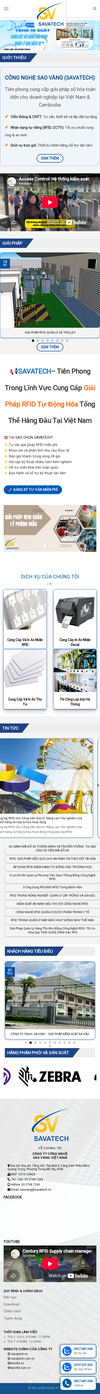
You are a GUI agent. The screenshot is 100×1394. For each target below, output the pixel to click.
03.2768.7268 (34, 1179)
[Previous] (6, 1000)
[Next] (93, 1000)
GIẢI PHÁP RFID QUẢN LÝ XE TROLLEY (50, 332)
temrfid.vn (17, 1363)
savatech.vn (19, 1354)
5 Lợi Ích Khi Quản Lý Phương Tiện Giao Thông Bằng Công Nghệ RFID (52, 877)
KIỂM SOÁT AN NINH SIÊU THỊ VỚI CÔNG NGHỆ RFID (52, 904)
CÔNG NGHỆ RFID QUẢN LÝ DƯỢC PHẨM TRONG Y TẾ (52, 912)
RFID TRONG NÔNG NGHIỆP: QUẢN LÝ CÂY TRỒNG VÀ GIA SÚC (52, 896)
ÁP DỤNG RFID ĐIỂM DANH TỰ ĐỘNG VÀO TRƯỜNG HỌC (52, 867)
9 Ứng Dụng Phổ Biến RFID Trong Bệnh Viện (52, 887)
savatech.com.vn (22, 1358)
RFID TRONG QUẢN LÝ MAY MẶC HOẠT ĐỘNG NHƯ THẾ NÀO (52, 920)
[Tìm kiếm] (94, 8)
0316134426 (26, 1174)
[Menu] (6, 8)
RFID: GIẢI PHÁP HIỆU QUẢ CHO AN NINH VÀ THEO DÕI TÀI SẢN (52, 859)
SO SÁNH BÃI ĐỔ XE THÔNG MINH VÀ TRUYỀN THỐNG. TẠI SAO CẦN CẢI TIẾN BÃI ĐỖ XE (50, 820)
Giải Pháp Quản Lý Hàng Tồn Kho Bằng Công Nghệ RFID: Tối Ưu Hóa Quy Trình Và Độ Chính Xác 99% (52, 930)
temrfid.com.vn (20, 1368)
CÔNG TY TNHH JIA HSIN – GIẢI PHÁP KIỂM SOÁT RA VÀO (50, 1034)
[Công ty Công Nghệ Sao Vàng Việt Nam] (50, 14)
